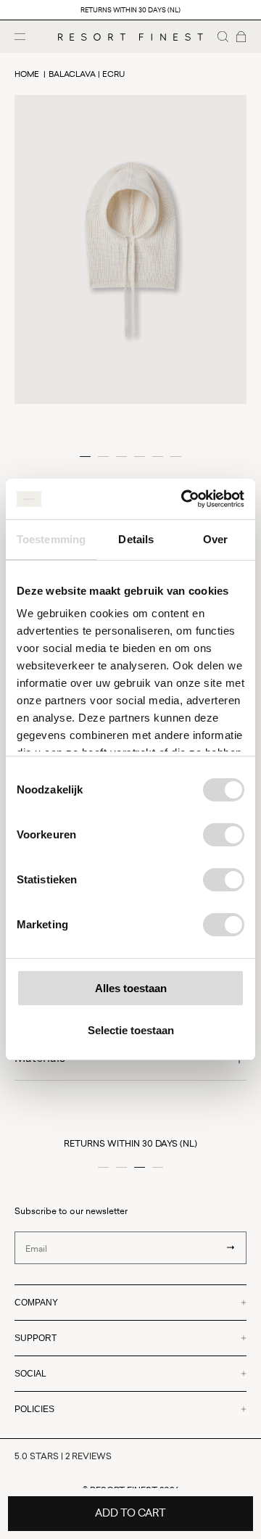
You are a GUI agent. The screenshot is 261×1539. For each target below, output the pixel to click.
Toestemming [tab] (51, 539)
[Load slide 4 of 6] (139, 457)
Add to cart (130, 1512)
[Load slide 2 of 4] (121, 1167)
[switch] (223, 834)
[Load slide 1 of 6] (85, 457)
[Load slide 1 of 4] (103, 1167)
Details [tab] (136, 539)
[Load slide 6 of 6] (176, 457)
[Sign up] (230, 1247)
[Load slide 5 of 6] (158, 457)
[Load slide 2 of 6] (103, 457)
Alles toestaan (131, 988)
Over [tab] (215, 539)
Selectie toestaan (131, 1030)
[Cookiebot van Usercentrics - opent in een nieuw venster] (184, 499)
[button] (223, 36)
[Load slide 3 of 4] (139, 1167)
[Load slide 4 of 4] (158, 1167)
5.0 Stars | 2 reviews (63, 1456)
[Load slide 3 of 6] (121, 457)
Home (26, 73)
